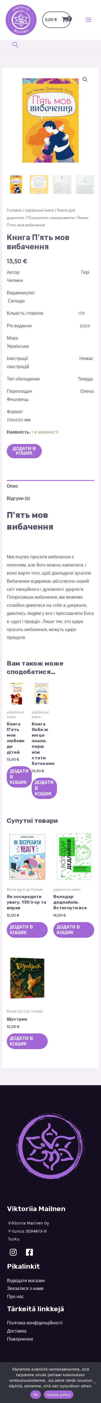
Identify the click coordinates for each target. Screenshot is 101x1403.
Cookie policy (59, 1394)
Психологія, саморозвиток (51, 217)
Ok (35, 1394)
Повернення (20, 1339)
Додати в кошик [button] (19, 777)
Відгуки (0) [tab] (18, 498)
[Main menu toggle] (88, 20)
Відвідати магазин (26, 1280)
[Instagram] (13, 1252)
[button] (15, 45)
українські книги (39, 210)
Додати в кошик (24, 451)
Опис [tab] (12, 486)
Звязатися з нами (25, 1288)
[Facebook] (29, 1252)
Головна (14, 210)
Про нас (15, 1296)
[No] (94, 1382)
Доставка (16, 1331)
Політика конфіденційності (35, 1323)
